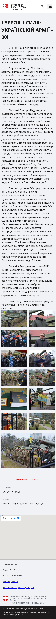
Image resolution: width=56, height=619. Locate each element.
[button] (49, 6)
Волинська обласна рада (18, 6)
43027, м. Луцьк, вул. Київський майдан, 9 (23, 503)
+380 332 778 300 (11, 492)
